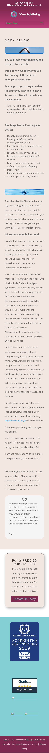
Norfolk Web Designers (26, 740)
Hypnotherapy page (15, 420)
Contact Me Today (24, 599)
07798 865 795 (25, 3)
